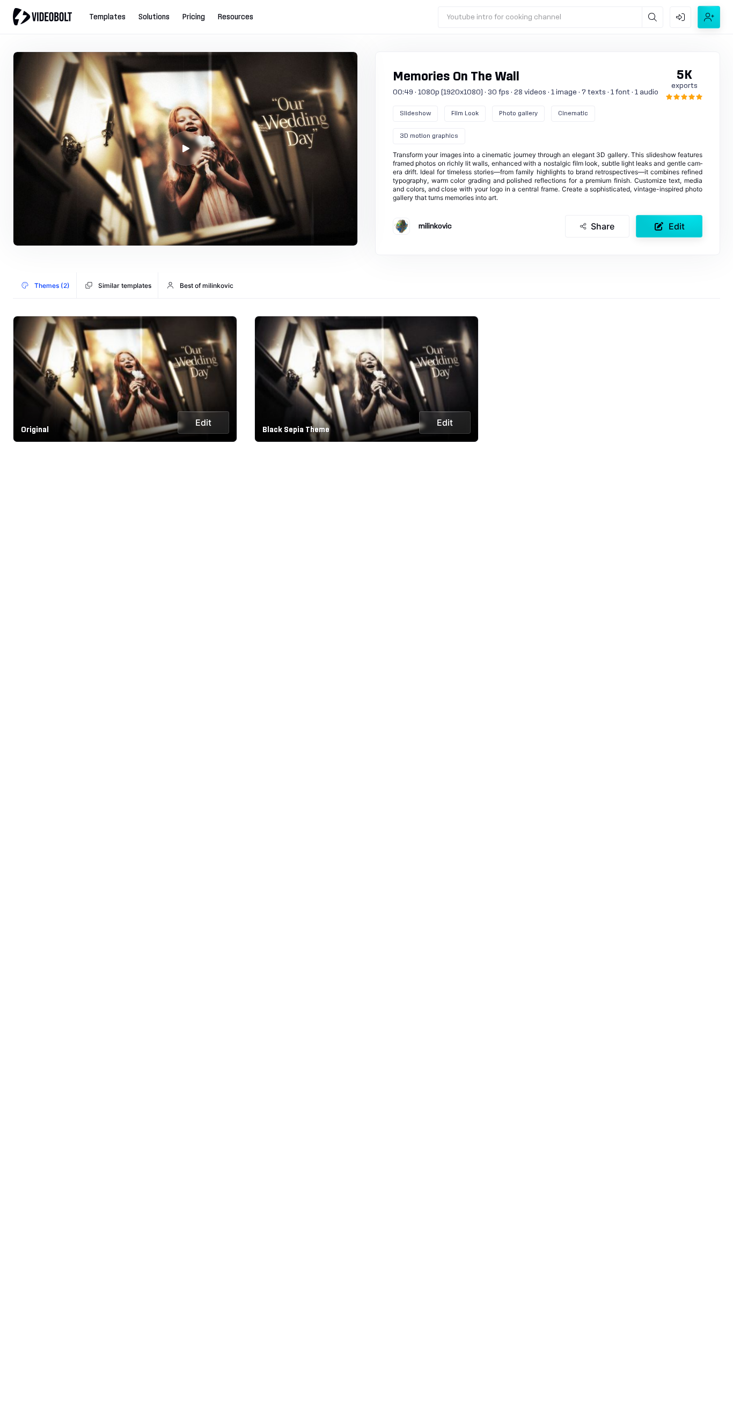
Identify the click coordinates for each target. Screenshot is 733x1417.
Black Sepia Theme (295, 430)
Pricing (193, 17)
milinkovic (435, 226)
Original (35, 430)
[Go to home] (42, 16)
